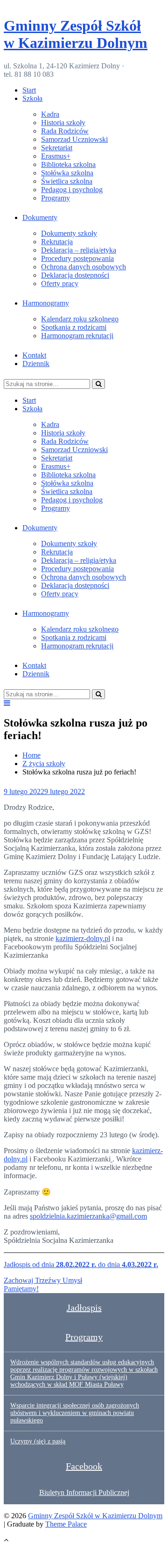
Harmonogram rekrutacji (77, 336)
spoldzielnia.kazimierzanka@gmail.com (88, 1216)
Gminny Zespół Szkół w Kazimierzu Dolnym (75, 34)
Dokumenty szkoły (69, 233)
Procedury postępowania (77, 258)
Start (29, 90)
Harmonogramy (45, 303)
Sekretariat (56, 148)
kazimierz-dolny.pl (83, 938)
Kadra (50, 114)
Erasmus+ (55, 156)
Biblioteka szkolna (68, 164)
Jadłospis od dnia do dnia (81, 1264)
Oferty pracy (59, 283)
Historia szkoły (63, 123)
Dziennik (35, 363)
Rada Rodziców (65, 131)
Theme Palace (66, 1524)
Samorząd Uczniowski (74, 139)
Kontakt (34, 355)
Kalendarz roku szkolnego (80, 319)
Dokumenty (39, 217)
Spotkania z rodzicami (73, 327)
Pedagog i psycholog (72, 190)
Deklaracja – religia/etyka (78, 250)
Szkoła (32, 98)
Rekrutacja (57, 242)
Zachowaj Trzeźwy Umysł (43, 1280)
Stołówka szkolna (67, 173)
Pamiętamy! (21, 1289)
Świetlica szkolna (66, 181)
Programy (55, 198)
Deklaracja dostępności (75, 275)
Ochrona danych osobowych (83, 267)
